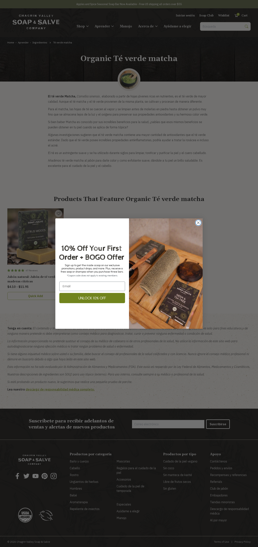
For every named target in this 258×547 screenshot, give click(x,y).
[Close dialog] (198, 223)
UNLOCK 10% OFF (92, 298)
